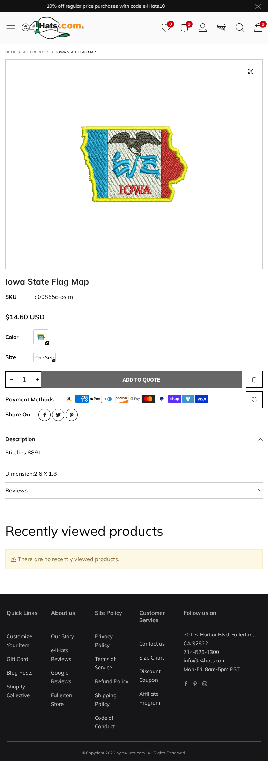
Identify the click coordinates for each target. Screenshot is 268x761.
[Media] (251, 71)
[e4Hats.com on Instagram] (205, 683)
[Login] (203, 28)
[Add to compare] (254, 379)
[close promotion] (258, 6)
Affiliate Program (149, 698)
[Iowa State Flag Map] (134, 164)
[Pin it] (72, 415)
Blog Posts (19, 672)
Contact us (152, 643)
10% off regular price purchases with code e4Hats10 (99, 6)
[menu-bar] (13, 27)
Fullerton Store (61, 699)
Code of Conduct (105, 722)
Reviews (16, 490)
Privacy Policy (104, 640)
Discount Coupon (150, 675)
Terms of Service (105, 663)
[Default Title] (41, 337)
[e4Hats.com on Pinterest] (195, 683)
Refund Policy (111, 681)
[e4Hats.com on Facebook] (186, 683)
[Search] (240, 28)
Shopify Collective (18, 691)
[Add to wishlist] (254, 399)
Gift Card (17, 659)
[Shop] (221, 28)
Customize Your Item (19, 640)
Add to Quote (141, 380)
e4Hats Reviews (61, 654)
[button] (11, 379)
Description (20, 439)
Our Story (62, 636)
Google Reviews (61, 677)
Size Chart (151, 657)
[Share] (44, 415)
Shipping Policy (106, 699)
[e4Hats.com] (89, 28)
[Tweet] (58, 415)
